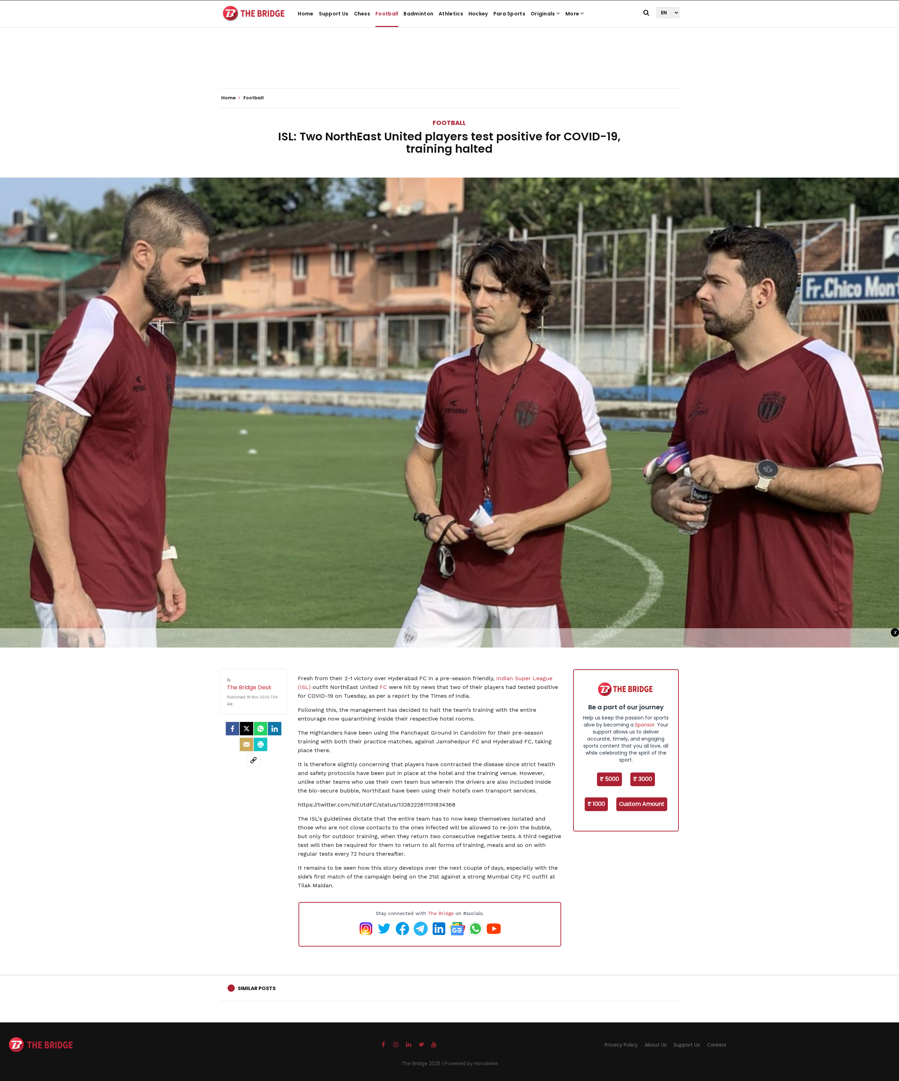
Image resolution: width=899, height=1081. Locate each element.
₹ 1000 (596, 804)
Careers (716, 1044)
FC (383, 687)
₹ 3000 (642, 779)
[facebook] (232, 729)
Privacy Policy (621, 1044)
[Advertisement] (449, 66)
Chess (362, 13)
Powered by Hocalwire (471, 1063)
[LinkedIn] (275, 729)
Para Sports (509, 13)
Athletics (451, 13)
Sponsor (645, 724)
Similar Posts (257, 988)
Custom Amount (641, 804)
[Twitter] (246, 729)
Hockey (478, 13)
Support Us (334, 13)
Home (305, 13)
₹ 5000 (609, 779)
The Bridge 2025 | (423, 1063)
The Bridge (441, 913)
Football (386, 13)
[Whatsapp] (261, 729)
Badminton (418, 13)
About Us (656, 1044)
